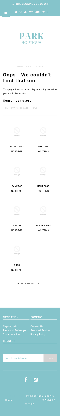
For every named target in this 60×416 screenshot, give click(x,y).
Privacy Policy (38, 334)
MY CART (38, 12)
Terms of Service (40, 330)
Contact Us (36, 326)
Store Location (11, 334)
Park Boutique (34, 396)
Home (20, 66)
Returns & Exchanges (14, 330)
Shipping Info (10, 326)
